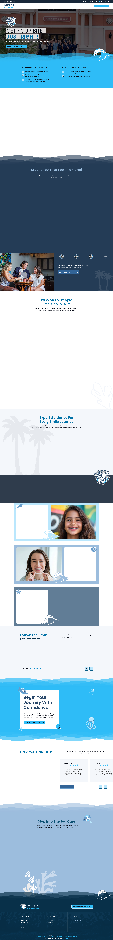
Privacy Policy (45, 936)
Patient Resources (77, 6)
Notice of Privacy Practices (70, 936)
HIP (67, 938)
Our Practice (55, 6)
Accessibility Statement (56, 936)
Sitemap (38, 936)
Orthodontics (65, 6)
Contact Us (88, 6)
